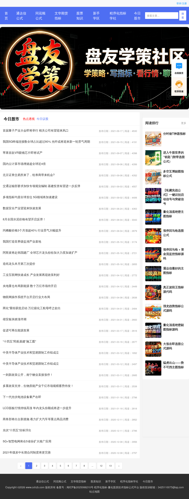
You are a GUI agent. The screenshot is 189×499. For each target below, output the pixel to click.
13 (110, 465)
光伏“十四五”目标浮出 (17, 430)
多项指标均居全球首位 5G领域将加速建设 (30, 197)
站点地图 (94, 491)
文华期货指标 (61, 15)
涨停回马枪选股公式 (173, 232)
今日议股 (42, 118)
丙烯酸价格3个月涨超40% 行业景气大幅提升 (32, 230)
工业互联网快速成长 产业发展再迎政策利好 (31, 275)
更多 (183, 123)
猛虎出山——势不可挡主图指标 (173, 364)
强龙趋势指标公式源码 (173, 308)
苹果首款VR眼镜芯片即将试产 (22, 152)
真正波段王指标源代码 (173, 289)
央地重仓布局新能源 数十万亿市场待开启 (30, 286)
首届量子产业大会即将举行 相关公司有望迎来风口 (35, 130)
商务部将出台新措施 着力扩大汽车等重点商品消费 (35, 419)
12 (101, 465)
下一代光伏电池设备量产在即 (22, 397)
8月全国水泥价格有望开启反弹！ (24, 219)
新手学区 (96, 15)
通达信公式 (21, 15)
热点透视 (29, 118)
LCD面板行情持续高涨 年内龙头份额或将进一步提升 (37, 408)
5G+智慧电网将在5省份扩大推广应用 (27, 441)
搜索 (182, 15)
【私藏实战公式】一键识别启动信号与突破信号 (173, 197)
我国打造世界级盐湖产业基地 (22, 241)
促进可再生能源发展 (16, 330)
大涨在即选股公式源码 (173, 346)
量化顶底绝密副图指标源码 (173, 327)
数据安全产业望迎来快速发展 (22, 208)
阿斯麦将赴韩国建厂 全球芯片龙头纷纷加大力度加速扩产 (40, 252)
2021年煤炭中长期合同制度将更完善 (27, 452)
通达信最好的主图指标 (173, 270)
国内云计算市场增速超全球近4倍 (24, 164)
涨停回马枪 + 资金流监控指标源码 (173, 253)
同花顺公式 (40, 15)
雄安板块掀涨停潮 (14, 319)
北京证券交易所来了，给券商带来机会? (29, 175)
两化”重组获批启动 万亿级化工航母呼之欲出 (32, 308)
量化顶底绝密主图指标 (173, 213)
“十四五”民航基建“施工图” (19, 341)
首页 (6, 15)
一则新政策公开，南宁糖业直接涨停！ (28, 374)
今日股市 (137, 15)
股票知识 (79, 15)
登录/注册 (181, 3)
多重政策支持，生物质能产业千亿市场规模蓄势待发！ (38, 386)
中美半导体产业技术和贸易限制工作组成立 (31, 352)
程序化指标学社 (118, 15)
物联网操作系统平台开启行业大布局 (26, 297)
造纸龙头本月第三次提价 (19, 263)
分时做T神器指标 (174, 133)
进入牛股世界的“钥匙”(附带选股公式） (174, 156)
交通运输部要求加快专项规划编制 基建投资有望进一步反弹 (41, 186)
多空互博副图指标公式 (173, 173)
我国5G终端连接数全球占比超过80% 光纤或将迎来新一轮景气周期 (46, 141)
